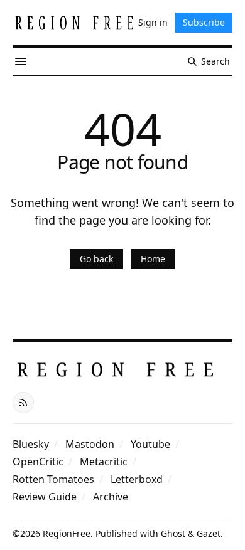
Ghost (173, 533)
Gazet (208, 533)
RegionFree (66, 533)
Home (153, 259)
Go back (96, 259)
